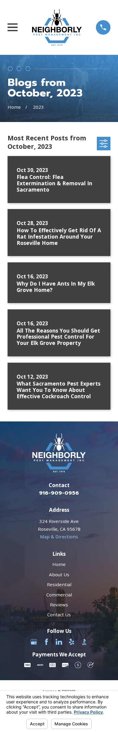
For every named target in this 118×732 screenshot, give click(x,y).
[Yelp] (71, 642)
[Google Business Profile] (34, 642)
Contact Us (59, 615)
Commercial (59, 595)
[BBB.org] (84, 642)
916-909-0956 (59, 493)
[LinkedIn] (59, 642)
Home (59, 564)
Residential (59, 584)
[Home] (57, 27)
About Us (59, 574)
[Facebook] (46, 642)
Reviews (59, 605)
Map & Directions (59, 536)
